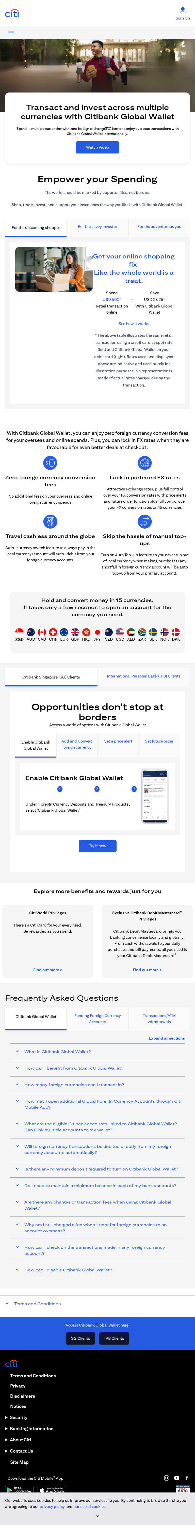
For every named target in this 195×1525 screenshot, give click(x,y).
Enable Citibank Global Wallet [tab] (35, 745)
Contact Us (21, 1451)
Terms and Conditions (33, 1375)
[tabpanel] (97, 323)
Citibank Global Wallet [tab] (35, 1016)
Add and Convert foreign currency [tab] (76, 744)
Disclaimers (22, 1396)
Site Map (19, 1462)
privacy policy (52, 1506)
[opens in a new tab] (12, 13)
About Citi (20, 1439)
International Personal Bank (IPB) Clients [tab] (144, 676)
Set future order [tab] (159, 741)
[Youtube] (177, 1478)
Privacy (17, 1386)
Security (18, 1417)
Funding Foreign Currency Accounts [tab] (97, 1018)
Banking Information (32, 1428)
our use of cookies (89, 1506)
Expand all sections (167, 1038)
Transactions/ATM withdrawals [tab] (159, 1018)
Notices (18, 1406)
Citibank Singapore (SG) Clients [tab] (51, 677)
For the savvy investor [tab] (97, 226)
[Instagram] (167, 1478)
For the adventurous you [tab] (159, 226)
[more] (11, 32)
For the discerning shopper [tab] (36, 227)
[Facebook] (187, 1478)
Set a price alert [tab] (118, 741)
